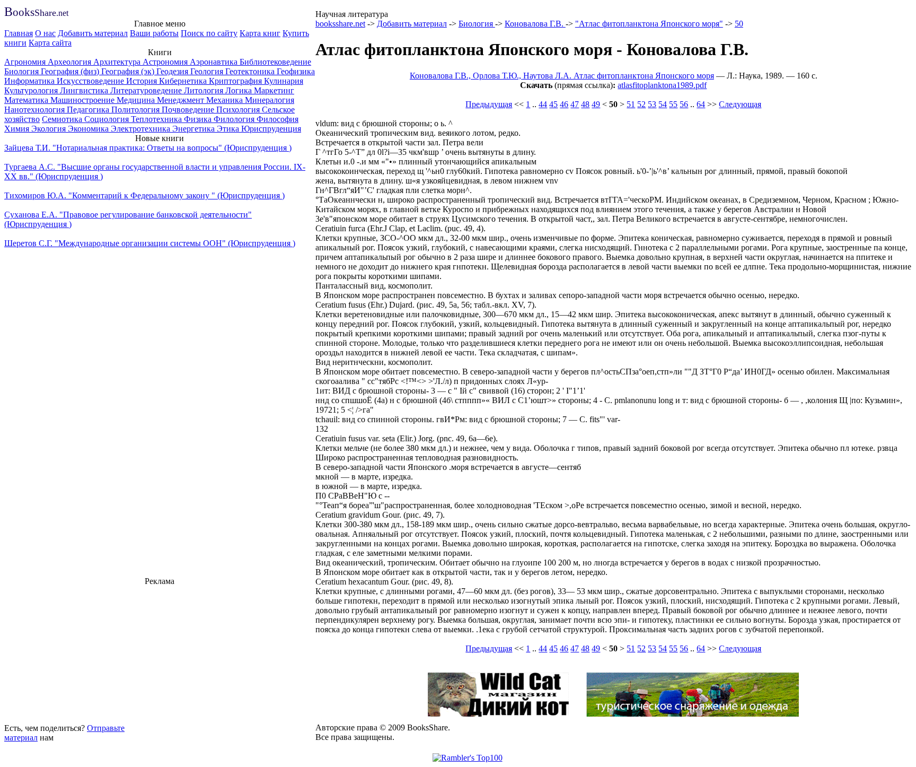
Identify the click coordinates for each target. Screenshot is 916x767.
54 (662, 104)
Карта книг (260, 33)
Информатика (30, 80)
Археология (70, 61)
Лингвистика (85, 90)
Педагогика (89, 109)
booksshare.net (340, 23)
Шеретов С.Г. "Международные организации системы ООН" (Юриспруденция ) (149, 243)
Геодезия (173, 71)
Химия (17, 128)
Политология (136, 109)
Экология (49, 128)
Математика (27, 99)
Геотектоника (251, 71)
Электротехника (141, 128)
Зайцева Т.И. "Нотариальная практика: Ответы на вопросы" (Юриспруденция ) (148, 147)
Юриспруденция (271, 128)
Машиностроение (83, 99)
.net (36, 13)
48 (585, 104)
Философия (277, 119)
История (142, 80)
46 (564, 104)
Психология (239, 109)
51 (631, 104)
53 (652, 104)
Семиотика (63, 119)
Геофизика (296, 71)
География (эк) (128, 71)
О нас (45, 33)
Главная (18, 33)
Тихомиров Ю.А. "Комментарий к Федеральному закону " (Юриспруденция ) (144, 195)
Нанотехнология (35, 109)
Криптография (236, 80)
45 (553, 104)
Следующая (740, 104)
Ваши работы (154, 33)
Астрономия (166, 61)
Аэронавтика (215, 61)
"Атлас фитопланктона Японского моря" (649, 23)
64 (701, 104)
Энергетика (194, 128)
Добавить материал (93, 33)
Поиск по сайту (209, 33)
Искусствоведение (91, 80)
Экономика (89, 128)
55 (673, 104)
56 (684, 104)
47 (574, 104)
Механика (225, 99)
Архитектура (118, 61)
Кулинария (283, 80)
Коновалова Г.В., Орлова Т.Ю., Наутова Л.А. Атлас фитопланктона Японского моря (562, 75)
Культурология (32, 90)
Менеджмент (181, 99)
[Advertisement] (159, 653)
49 (596, 104)
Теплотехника (157, 119)
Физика (199, 119)
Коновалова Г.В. (535, 23)
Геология (207, 71)
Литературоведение (147, 90)
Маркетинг (274, 90)
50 (739, 23)
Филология (235, 119)
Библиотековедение (275, 61)
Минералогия (269, 99)
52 (641, 104)
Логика (239, 90)
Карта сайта (50, 42)
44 (543, 104)
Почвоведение (189, 109)
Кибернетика (184, 80)
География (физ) (71, 71)
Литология (204, 90)
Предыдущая (488, 104)
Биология (22, 71)
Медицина (137, 99)
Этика (229, 128)
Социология (107, 119)
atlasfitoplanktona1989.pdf (662, 85)
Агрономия (26, 61)
